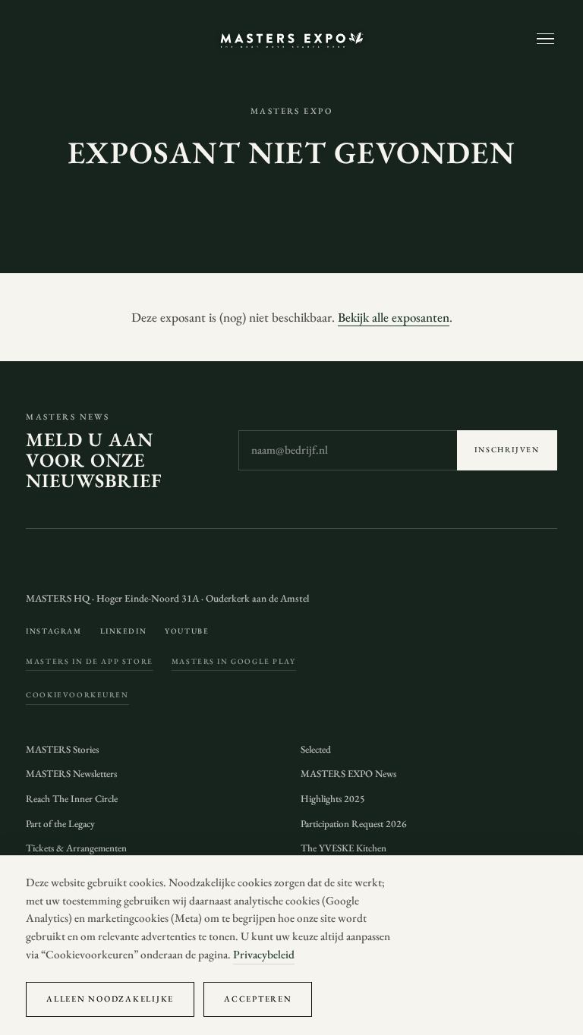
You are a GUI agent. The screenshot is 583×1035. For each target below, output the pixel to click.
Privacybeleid (264, 954)
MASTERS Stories (62, 749)
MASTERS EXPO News (348, 773)
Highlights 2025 (333, 798)
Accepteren (258, 998)
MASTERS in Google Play (234, 661)
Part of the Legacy (60, 823)
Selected (316, 749)
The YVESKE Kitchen (343, 848)
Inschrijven (507, 450)
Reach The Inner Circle (72, 798)
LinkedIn (123, 631)
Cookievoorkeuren (77, 695)
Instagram (53, 631)
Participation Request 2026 (354, 823)
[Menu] (545, 39)
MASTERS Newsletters (71, 773)
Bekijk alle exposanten (393, 317)
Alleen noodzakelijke (110, 998)
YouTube (187, 631)
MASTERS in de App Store (89, 661)
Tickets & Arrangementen (76, 848)
